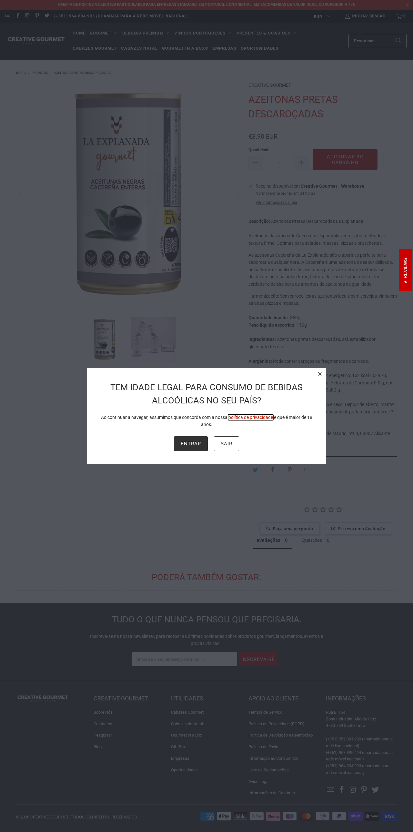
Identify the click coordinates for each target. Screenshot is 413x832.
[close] (320, 374)
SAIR (226, 444)
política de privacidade (250, 417)
